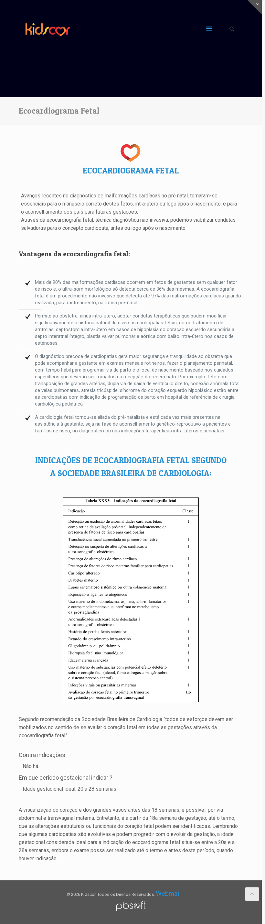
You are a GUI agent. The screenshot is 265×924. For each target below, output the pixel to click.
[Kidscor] (47, 29)
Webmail (168, 893)
